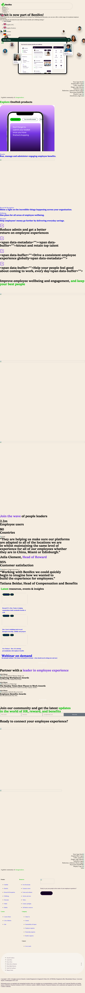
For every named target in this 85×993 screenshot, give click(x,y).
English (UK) (10, 24)
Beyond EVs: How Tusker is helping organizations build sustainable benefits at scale (14, 610)
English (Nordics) (11, 28)
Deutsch (8, 35)
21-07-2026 (6, 615)
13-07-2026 (6, 635)
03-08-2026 (6, 594)
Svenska (8, 31)
